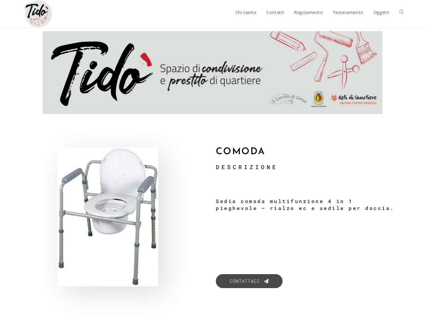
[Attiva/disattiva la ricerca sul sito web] (401, 12)
